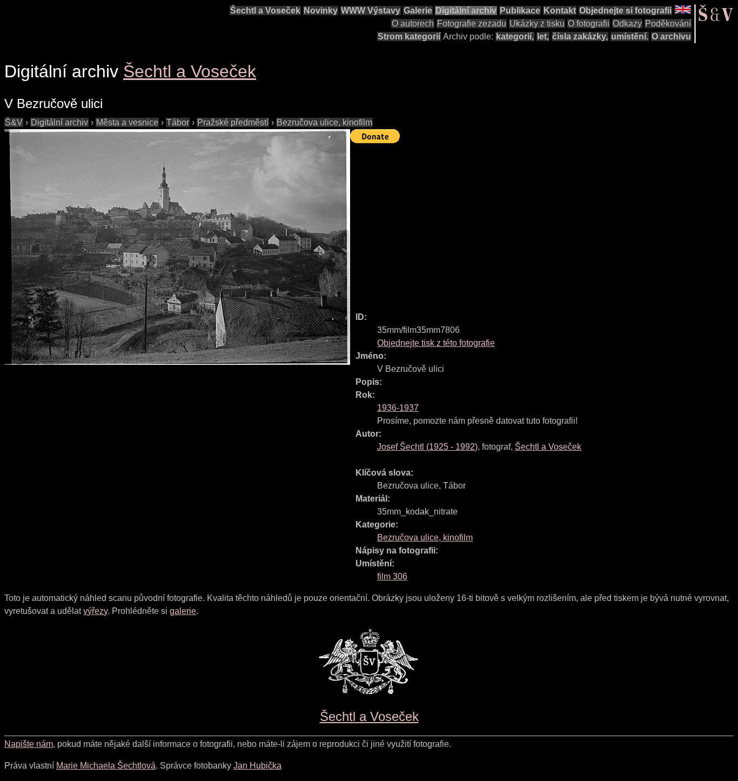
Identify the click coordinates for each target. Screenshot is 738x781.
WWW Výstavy (370, 10)
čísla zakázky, (580, 36)
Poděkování (668, 23)
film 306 (392, 576)
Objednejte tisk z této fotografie (436, 343)
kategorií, (515, 36)
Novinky (321, 10)
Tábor (177, 122)
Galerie (418, 10)
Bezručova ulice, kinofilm (324, 122)
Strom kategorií (409, 36)
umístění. (629, 36)
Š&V (14, 122)
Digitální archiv (466, 10)
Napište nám (28, 744)
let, (543, 36)
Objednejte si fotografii (625, 10)
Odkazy (627, 23)
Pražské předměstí (233, 122)
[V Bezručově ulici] (177, 247)
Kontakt (560, 10)
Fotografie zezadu (471, 23)
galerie (183, 611)
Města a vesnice (127, 122)
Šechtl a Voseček (265, 10)
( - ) (427, 446)
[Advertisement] (544, 222)
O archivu (671, 36)
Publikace (520, 10)
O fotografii (588, 23)
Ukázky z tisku (537, 23)
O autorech (413, 23)
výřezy (95, 611)
